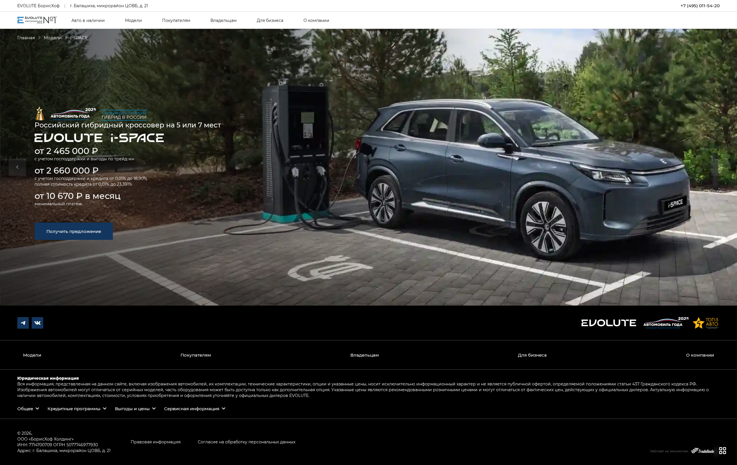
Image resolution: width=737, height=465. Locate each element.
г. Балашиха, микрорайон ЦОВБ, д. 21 (109, 5)
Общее (25, 408)
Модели (133, 20)
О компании (316, 20)
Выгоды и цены (132, 408)
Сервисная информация (191, 408)
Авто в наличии (88, 20)
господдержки (70, 158)
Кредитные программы (74, 408)
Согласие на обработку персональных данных (246, 442)
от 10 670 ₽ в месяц (78, 195)
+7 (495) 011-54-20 (700, 5)
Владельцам (223, 20)
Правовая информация (156, 442)
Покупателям (176, 20)
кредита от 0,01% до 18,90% (119, 178)
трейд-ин (124, 158)
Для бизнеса (270, 20)
